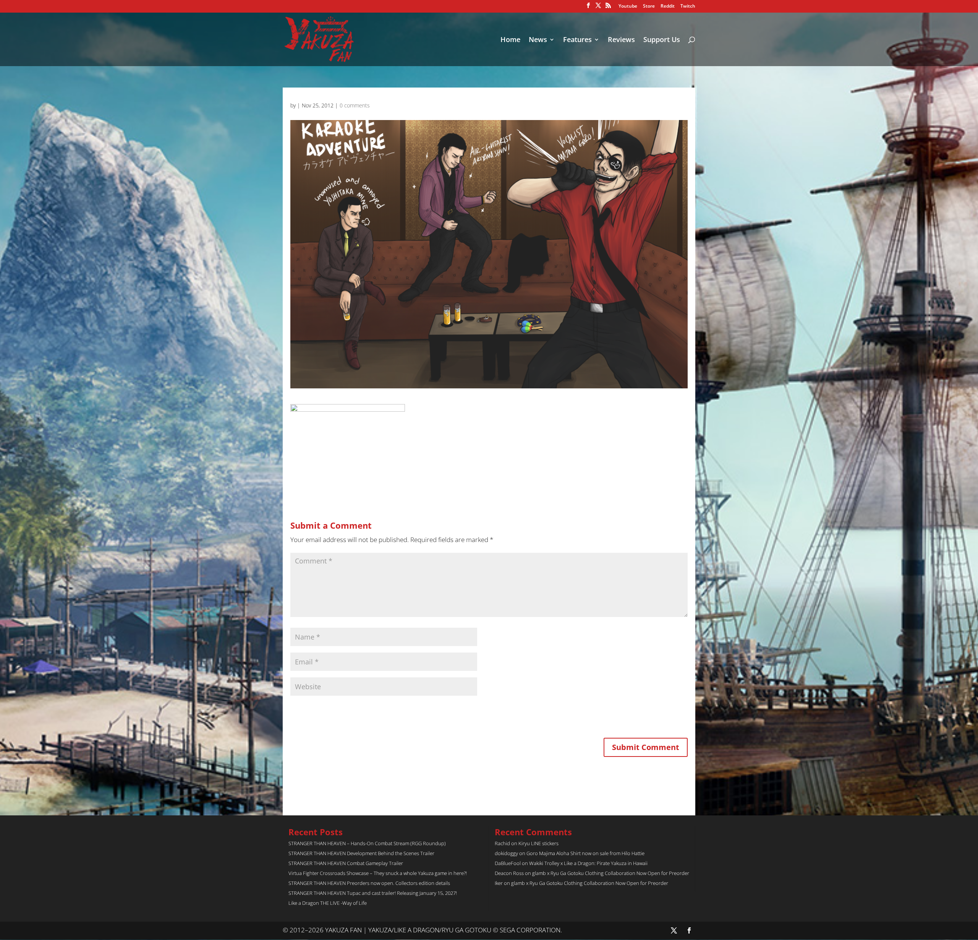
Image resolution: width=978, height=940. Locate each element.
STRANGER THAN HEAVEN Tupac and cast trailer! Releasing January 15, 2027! (372, 893)
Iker (499, 883)
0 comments (355, 105)
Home (510, 40)
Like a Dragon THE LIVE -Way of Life (327, 902)
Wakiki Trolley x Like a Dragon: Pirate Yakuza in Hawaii (588, 863)
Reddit (668, 6)
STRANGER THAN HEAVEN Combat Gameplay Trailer (345, 863)
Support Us (661, 40)
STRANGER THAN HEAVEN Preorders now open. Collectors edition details (369, 883)
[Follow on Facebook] (689, 930)
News (538, 40)
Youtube (628, 6)
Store (649, 6)
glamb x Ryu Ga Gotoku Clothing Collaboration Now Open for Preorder (610, 873)
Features (577, 40)
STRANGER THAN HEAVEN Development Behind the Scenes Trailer (361, 853)
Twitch (687, 6)
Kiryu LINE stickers (538, 843)
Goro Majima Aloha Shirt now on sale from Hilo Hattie (585, 853)
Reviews (621, 40)
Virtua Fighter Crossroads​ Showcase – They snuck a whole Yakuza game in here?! (377, 873)
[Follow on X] (674, 930)
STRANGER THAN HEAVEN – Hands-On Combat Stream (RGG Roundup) (367, 843)
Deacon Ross (509, 873)
